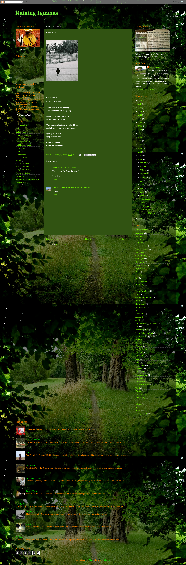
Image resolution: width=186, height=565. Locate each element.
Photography (139, 355)
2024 (140, 107)
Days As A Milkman (142, 268)
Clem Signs (139, 258)
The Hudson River (142, 384)
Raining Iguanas (36, 12)
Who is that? (31, 465)
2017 (140, 133)
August (143, 177)
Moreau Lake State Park (144, 333)
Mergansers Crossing (23, 169)
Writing (138, 410)
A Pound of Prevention (61, 187)
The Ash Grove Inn (33, 439)
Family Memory (141, 281)
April (142, 192)
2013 (140, 148)
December (144, 162)
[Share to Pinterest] (94, 155)
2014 (140, 144)
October (143, 170)
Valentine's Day (141, 394)
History (138, 300)
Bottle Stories (140, 252)
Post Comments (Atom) (65, 244)
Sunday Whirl (140, 381)
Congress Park (140, 265)
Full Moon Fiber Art (23, 145)
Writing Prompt (141, 413)
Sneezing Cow (21, 186)
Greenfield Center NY (143, 297)
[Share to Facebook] (92, 155)
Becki (54, 167)
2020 (140, 122)
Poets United (20, 176)
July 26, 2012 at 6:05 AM (66, 167)
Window (19, 537)
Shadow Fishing (32, 511)
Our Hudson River (146, 209)
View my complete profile (144, 89)
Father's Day (139, 284)
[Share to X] (89, 155)
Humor (137, 310)
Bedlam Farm (21, 132)
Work (137, 407)
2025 (140, 104)
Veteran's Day (140, 397)
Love (137, 326)
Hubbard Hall (21, 148)
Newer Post (52, 238)
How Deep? (20, 504)
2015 (140, 141)
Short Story (139, 378)
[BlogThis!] (87, 155)
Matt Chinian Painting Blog (26, 166)
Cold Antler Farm (22, 138)
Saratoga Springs (141, 375)
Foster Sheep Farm (142, 291)
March (143, 195)
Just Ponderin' (21, 154)
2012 (140, 152)
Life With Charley (22, 163)
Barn (28, 427)
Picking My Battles (23, 173)
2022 (140, 115)
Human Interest (141, 307)
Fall (136, 278)
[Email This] (85, 155)
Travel (137, 388)
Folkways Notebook (23, 141)
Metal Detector (145, 199)
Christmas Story (141, 255)
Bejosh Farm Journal (23, 135)
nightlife (138, 342)
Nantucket (139, 339)
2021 (140, 119)
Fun (136, 294)
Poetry (137, 362)
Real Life (138, 368)
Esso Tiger (139, 275)
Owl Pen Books (141, 349)
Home (88, 238)
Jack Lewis (139, 317)
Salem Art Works (141, 372)
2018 (140, 130)
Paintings (138, 352)
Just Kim (19, 151)
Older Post (124, 238)
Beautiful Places (141, 249)
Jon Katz (138, 320)
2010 (140, 159)
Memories (139, 329)
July (142, 181)
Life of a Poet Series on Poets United (26, 159)
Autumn (138, 239)
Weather (138, 401)
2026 (140, 100)
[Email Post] (80, 154)
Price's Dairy (140, 365)
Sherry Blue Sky (22, 182)
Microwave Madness (147, 213)
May (142, 188)
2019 (140, 126)
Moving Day (144, 206)
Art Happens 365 (22, 125)
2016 (140, 137)
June (142, 184)
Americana (139, 233)
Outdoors (138, 346)
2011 (140, 155)
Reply (54, 179)
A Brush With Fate (142, 229)
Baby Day (139, 242)
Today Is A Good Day (34, 478)
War (27, 452)
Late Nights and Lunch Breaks (146, 323)
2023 (140, 111)
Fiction (137, 287)
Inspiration (139, 313)
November (144, 166)
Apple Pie (138, 236)
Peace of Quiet (31, 491)
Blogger (107, 560)
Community (139, 262)
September (144, 173)
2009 (140, 218)
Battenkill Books (22, 129)
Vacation (138, 391)
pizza (137, 359)
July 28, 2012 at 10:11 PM (80, 187)
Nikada (91, 560)
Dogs (137, 271)
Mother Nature (140, 336)
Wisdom (138, 404)
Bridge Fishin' (31, 524)
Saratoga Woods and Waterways (27, 179)
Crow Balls (144, 202)
